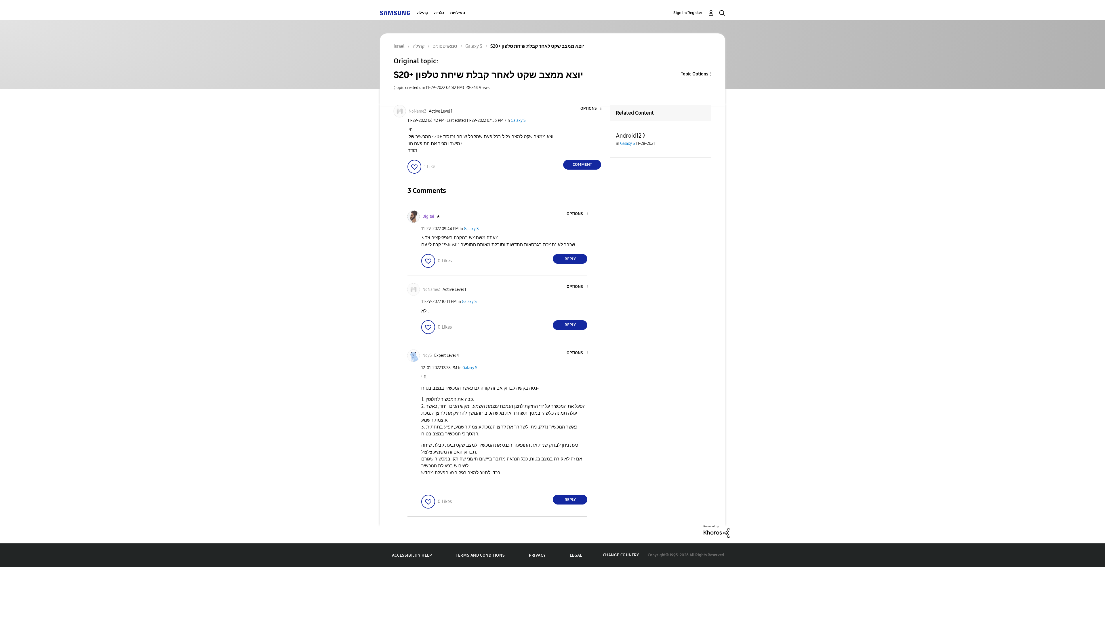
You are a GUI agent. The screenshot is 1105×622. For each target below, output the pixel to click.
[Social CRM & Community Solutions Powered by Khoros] (716, 531)
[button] (591, 108)
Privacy (537, 555)
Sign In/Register (687, 12)
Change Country (621, 555)
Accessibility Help (412, 555)
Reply (570, 259)
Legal (576, 555)
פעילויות (457, 12)
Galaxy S (518, 120)
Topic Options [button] (694, 74)
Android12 (628, 135)
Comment (582, 164)
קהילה (422, 12)
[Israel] (395, 13)
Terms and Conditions (480, 555)
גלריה (439, 12)
